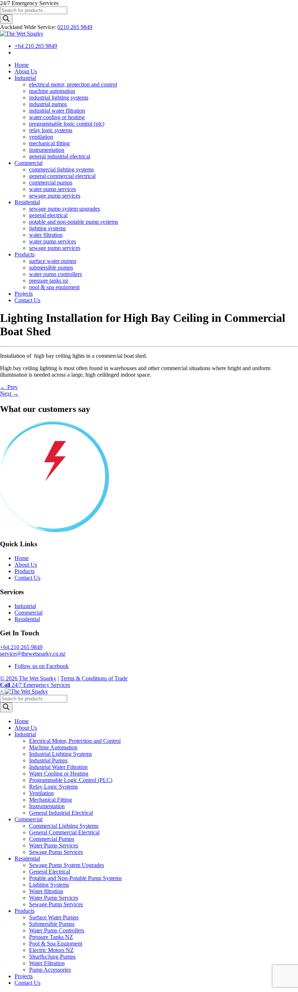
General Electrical (49, 871)
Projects (24, 976)
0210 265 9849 (74, 27)
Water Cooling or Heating (58, 773)
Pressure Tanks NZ (51, 937)
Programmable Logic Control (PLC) (70, 780)
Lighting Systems (49, 885)
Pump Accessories (50, 970)
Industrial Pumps (48, 760)
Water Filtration (47, 963)
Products (25, 571)
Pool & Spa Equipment (55, 943)
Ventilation (41, 793)
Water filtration (46, 891)
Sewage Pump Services (56, 852)
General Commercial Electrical (64, 832)
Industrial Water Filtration (58, 767)
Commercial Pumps (51, 839)
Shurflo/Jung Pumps (52, 956)
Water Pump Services (53, 845)
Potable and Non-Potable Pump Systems (75, 878)
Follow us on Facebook (42, 666)
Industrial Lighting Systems (60, 754)
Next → (9, 393)
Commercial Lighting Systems (63, 826)
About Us (26, 565)
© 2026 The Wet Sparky (28, 678)
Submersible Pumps (51, 924)
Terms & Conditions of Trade (94, 678)
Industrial (25, 606)
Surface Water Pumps (53, 917)
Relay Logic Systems (53, 787)
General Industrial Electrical (61, 813)
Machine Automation (53, 747)
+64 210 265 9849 (36, 46)
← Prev (9, 387)
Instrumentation (47, 806)
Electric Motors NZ (51, 950)
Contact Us (27, 578)
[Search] (6, 19)
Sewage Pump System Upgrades (66, 865)
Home (22, 558)
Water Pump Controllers (56, 930)
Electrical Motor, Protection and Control (75, 741)
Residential (27, 619)
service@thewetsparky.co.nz (32, 654)
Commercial (29, 613)
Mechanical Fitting (50, 800)
